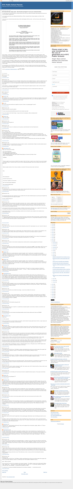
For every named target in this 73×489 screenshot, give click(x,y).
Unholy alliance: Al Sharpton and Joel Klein (61, 390)
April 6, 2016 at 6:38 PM (5, 213)
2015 (53, 284)
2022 (53, 230)
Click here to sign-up (54, 208)
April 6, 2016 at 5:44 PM (5, 140)
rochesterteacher (6, 273)
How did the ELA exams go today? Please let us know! (59, 371)
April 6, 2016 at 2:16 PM (5, 77)
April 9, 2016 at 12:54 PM (5, 437)
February (54, 280)
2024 (53, 227)
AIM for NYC (67, 109)
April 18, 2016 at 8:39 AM (5, 468)
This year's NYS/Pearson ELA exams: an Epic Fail (58, 359)
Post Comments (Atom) (11, 476)
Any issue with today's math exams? (59, 267)
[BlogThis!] (20, 69)
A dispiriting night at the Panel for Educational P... (61, 263)
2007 (53, 297)
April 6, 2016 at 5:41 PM (5, 128)
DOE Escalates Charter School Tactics (60, 403)
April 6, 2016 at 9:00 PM (5, 271)
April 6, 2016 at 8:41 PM (5, 257)
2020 (53, 234)
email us (54, 220)
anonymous (5, 424)
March (54, 278)
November (54, 243)
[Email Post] (18, 69)
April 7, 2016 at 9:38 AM (5, 385)
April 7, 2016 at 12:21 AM (5, 357)
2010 (53, 292)
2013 (53, 287)
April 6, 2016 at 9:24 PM (5, 286)
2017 (53, 239)
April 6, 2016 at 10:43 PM (5, 313)
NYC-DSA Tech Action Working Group (58, 109)
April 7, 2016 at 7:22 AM (5, 377)
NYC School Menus (54, 416)
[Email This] (19, 69)
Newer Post (4, 472)
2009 (53, 294)
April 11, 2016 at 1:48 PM (5, 444)
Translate (58, 341)
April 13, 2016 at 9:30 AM (5, 454)
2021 (53, 232)
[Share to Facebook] (22, 69)
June (54, 252)
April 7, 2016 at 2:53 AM (5, 368)
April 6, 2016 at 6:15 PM (5, 191)
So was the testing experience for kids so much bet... (61, 269)
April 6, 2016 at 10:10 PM (5, 303)
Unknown (4, 96)
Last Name (54, 74)
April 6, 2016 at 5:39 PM (5, 123)
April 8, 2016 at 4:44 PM (5, 427)
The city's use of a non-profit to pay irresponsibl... (61, 261)
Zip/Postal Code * (56, 81)
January (54, 282)
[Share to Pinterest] (23, 69)
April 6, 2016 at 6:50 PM (5, 222)
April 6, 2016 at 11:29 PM (5, 329)
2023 (53, 229)
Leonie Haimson (6, 148)
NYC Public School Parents (12, 5)
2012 (53, 289)
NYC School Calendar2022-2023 (56, 415)
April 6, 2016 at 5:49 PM (5, 146)
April (54, 255)
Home (25, 472)
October (54, 245)
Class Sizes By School (54, 412)
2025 (53, 225)
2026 (53, 224)
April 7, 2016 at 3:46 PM (5, 397)
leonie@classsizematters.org (55, 421)
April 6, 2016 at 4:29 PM (5, 94)
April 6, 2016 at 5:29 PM (5, 114)
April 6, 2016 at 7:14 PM (5, 227)
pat (3, 103)
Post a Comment (5, 470)
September (55, 247)
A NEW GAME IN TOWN (58, 353)
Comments (55, 85)
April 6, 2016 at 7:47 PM (5, 238)
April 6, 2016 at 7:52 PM (5, 243)
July (53, 250)
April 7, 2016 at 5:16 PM (5, 412)
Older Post (45, 472)
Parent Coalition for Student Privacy (58, 106)
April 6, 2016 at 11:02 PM (5, 323)
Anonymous (5, 325)
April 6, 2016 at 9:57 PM (5, 291)
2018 (53, 237)
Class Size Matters (60, 103)
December (54, 242)
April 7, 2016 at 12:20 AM (5, 351)
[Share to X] (21, 69)
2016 (53, 240)
